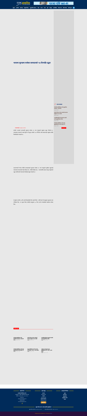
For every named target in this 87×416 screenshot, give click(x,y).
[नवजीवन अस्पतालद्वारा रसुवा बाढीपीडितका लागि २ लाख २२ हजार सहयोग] (47, 345)
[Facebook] (74, 8)
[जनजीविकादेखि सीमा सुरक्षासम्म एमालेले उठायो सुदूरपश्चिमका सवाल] (47, 334)
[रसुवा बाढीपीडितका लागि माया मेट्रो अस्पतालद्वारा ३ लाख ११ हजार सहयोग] (33, 345)
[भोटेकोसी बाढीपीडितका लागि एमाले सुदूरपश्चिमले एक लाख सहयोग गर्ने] (19, 345)
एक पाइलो (16, 127)
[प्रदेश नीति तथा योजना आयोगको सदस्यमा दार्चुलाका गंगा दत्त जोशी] (33, 334)
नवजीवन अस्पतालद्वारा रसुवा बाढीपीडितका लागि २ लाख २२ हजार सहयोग (46, 350)
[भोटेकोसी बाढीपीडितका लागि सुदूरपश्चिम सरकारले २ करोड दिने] (19, 334)
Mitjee (51, 413)
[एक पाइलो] (14, 127)
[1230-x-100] (54, 5)
